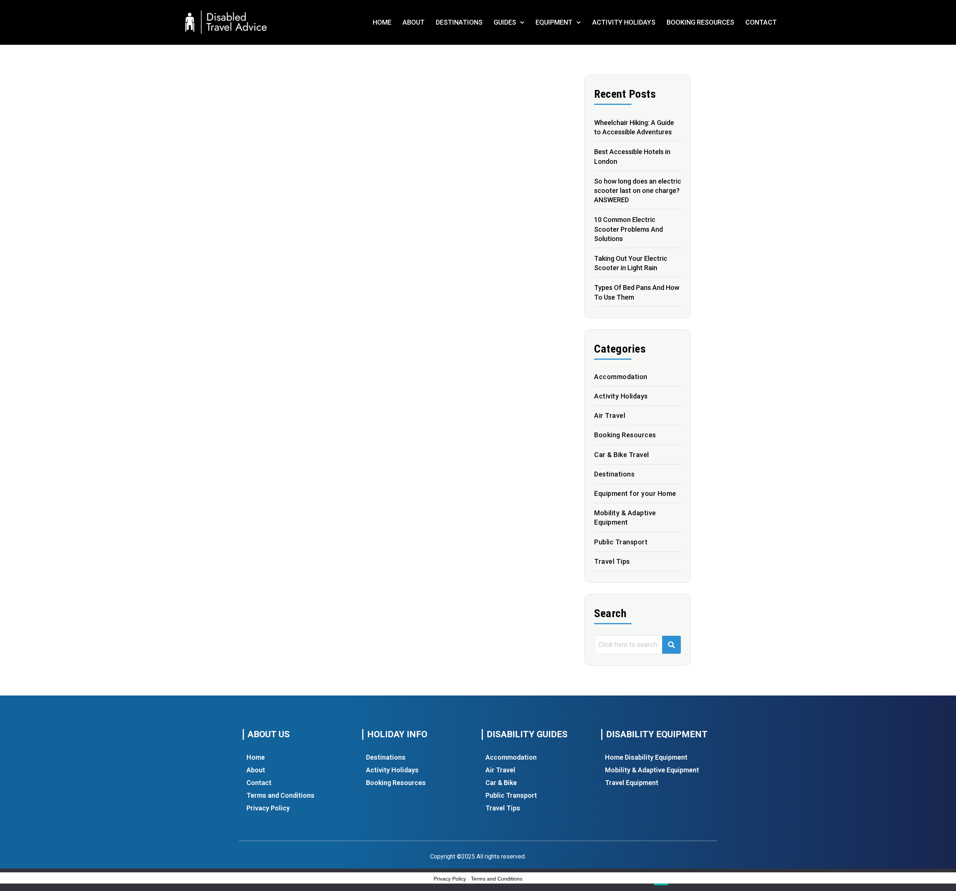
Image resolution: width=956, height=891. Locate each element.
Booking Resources (700, 22)
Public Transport (621, 542)
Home (382, 22)
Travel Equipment (631, 783)
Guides (505, 22)
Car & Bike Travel (621, 455)
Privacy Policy (268, 808)
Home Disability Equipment (646, 757)
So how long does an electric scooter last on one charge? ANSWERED (637, 190)
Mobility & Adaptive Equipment (652, 770)
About (414, 22)
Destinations (459, 22)
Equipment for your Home (635, 493)
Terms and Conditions (280, 795)
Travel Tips (612, 561)
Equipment (554, 22)
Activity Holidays (623, 22)
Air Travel (609, 415)
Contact (761, 22)
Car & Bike (501, 783)
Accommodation (621, 377)
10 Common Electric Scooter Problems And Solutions (628, 229)
